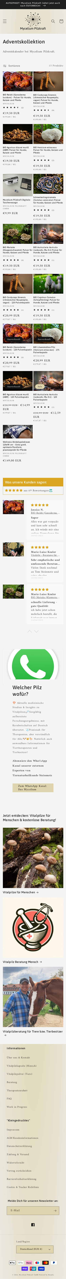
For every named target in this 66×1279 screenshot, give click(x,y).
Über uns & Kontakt (18, 1057)
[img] (14, 490)
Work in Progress (17, 1107)
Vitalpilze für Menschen (19, 892)
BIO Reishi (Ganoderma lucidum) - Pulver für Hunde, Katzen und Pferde (17, 97)
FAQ (9, 1099)
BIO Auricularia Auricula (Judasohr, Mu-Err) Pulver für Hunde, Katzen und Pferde (47, 250)
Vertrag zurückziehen (19, 1171)
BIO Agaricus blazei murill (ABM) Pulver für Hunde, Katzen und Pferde (16, 150)
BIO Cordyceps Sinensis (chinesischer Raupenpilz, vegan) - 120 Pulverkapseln (16, 300)
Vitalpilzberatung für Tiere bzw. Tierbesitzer (33, 1031)
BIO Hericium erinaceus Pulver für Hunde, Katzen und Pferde (48, 150)
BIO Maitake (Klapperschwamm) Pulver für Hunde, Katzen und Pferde (17, 250)
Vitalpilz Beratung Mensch (20, 962)
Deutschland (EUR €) (31, 1249)
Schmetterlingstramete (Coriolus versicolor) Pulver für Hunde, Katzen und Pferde (48, 200)
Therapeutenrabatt (17, 1090)
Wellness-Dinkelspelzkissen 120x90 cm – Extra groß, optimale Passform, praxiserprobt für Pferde (16, 446)
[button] (5, 21)
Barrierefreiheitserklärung (21, 1179)
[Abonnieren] (55, 1210)
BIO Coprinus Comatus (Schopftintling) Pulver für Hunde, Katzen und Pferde (46, 300)
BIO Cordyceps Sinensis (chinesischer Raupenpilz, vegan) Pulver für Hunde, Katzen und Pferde (46, 99)
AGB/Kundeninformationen (22, 1138)
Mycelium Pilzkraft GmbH (28, 1275)
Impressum (13, 1130)
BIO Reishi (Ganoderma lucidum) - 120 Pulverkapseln (17, 348)
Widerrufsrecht (15, 1163)
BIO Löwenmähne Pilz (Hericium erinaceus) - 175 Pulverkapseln (46, 350)
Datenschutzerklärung (19, 1146)
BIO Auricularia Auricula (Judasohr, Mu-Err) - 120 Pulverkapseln (45, 397)
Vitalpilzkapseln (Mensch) (22, 1066)
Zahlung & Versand (18, 1154)
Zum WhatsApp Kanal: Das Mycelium (32, 788)
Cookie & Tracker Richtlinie (23, 1187)
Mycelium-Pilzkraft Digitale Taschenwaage (16, 201)
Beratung (12, 1082)
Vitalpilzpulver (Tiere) (19, 1074)
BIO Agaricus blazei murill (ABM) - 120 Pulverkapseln (16, 395)
